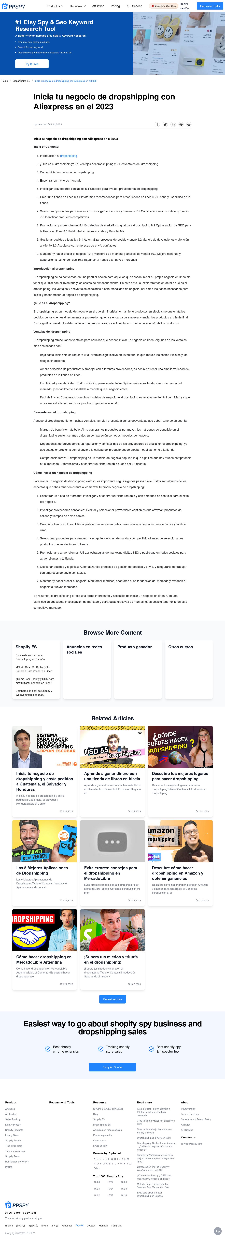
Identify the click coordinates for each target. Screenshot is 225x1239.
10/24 (110, 1188)
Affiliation (185, 1124)
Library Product (13, 1124)
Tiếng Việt (116, 1225)
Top (218, 1231)
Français (103, 1225)
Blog (95, 1114)
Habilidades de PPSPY (17, 1161)
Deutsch (91, 1225)
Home (5, 80)
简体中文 (20, 1225)
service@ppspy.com (191, 1143)
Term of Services (190, 1114)
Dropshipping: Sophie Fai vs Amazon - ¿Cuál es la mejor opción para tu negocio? (156, 1146)
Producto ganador (102, 1135)
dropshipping (68, 155)
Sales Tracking (13, 1119)
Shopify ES (99, 1119)
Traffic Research (13, 1145)
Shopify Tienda (13, 1140)
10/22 (97, 1195)
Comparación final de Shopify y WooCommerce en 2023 (34, 693)
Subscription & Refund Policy (196, 1119)
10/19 (110, 1195)
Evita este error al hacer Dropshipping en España (30, 657)
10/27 (110, 1182)
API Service (134, 6)
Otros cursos (100, 1140)
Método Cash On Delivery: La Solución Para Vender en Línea (34, 669)
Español (80, 1225)
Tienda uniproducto (15, 1151)
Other (97, 1168)
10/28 (97, 1182)
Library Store (12, 1135)
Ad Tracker (11, 1114)
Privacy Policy (188, 1108)
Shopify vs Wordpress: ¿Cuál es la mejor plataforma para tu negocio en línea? (156, 1158)
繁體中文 (33, 1225)
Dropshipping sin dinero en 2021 (154, 1137)
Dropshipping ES (22, 80)
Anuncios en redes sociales (107, 1129)
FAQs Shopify (100, 1145)
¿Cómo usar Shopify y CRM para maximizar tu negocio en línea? (35, 681)
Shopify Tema (12, 1156)
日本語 (54, 1225)
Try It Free (32, 64)
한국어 (44, 1225)
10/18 (124, 1195)
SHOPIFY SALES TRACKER (108, 1108)
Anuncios (10, 1108)
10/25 (97, 1188)
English (9, 1225)
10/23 (124, 1188)
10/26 (124, 1182)
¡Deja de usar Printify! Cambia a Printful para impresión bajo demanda (153, 1112)
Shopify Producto (14, 1129)
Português (67, 1225)
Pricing (115, 6)
